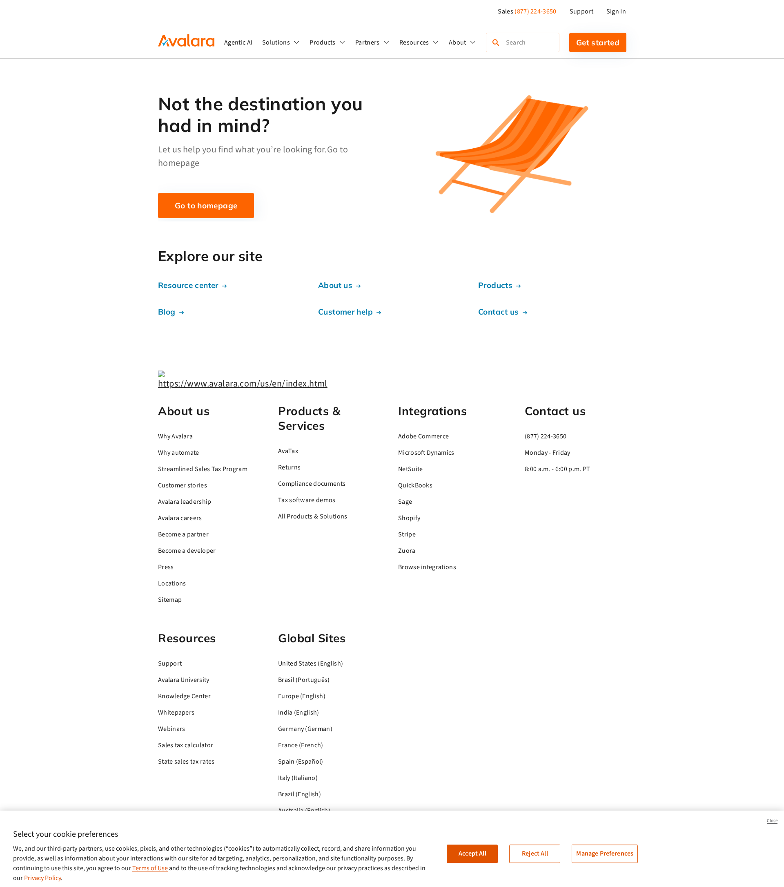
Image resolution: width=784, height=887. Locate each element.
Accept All (472, 853)
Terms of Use (150, 868)
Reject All (535, 853)
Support (581, 11)
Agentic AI (238, 42)
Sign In (616, 11)
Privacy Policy (42, 878)
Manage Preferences (604, 853)
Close (772, 821)
